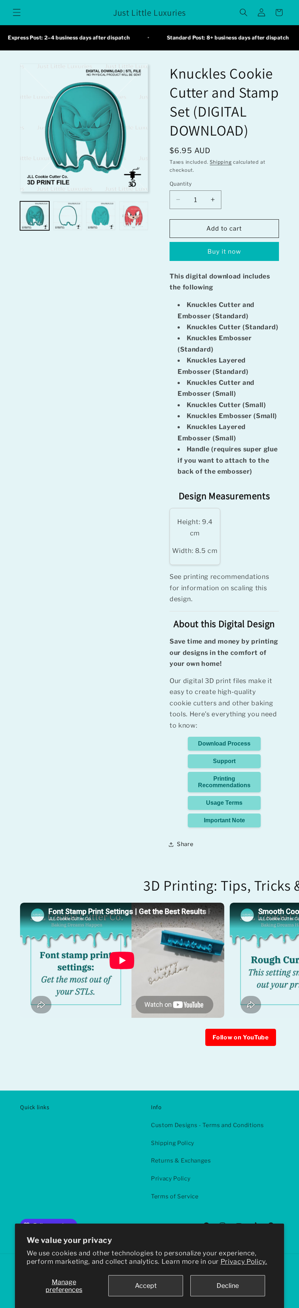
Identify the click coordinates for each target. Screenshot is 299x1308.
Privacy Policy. (244, 1261)
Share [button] (185, 844)
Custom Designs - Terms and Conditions (207, 1125)
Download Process (224, 743)
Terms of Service (175, 1196)
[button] (17, 12)
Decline (228, 1285)
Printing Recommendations (224, 782)
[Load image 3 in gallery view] (100, 216)
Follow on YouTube (240, 1037)
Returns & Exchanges (181, 1160)
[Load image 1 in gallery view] (34, 216)
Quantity (181, 184)
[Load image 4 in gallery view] (133, 216)
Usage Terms (224, 803)
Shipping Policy (172, 1143)
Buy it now (224, 251)
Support (224, 761)
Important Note (224, 820)
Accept (146, 1285)
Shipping (221, 162)
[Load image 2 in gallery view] (67, 216)
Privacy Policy (170, 1178)
